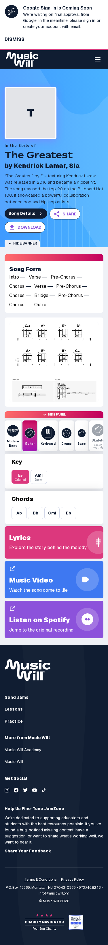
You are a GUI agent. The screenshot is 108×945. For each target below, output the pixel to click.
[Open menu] (97, 59)
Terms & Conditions (40, 879)
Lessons (14, 709)
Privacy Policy (72, 879)
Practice (14, 721)
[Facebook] (16, 790)
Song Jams (17, 697)
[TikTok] (43, 790)
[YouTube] (34, 790)
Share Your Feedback (28, 851)
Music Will (14, 761)
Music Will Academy (23, 749)
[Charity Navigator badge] (76, 922)
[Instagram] (7, 790)
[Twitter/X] (25, 790)
